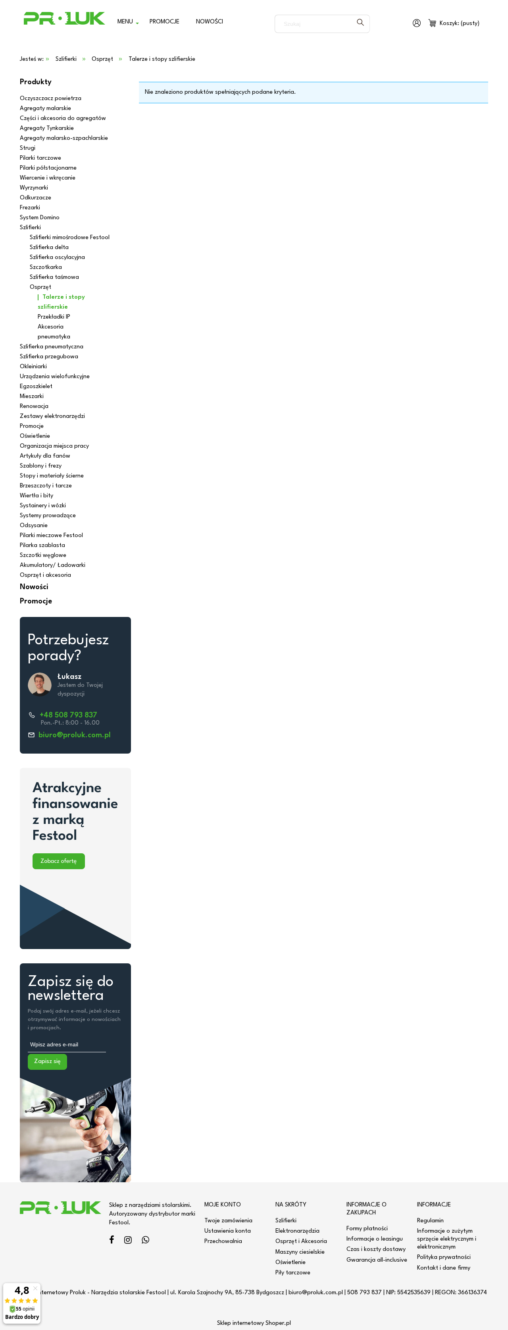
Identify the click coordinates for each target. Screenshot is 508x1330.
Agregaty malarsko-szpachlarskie (64, 138)
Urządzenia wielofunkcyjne (55, 377)
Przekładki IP (54, 317)
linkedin (145, 1241)
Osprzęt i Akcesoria (301, 1242)
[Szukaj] (360, 24)
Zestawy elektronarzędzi (52, 416)
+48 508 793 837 (68, 715)
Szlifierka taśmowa (54, 277)
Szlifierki (30, 228)
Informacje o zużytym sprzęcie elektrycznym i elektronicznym (446, 1239)
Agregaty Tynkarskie (47, 128)
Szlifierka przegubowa (49, 357)
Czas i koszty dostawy (376, 1250)
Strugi (27, 148)
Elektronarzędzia (297, 1231)
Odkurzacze (35, 198)
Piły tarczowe (292, 1273)
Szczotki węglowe (43, 556)
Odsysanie (34, 526)
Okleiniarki (33, 367)
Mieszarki (32, 397)
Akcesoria (51, 327)
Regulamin (430, 1221)
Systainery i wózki (43, 506)
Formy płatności (367, 1229)
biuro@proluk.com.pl (74, 735)
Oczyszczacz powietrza (50, 99)
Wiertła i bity (36, 496)
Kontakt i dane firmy (443, 1268)
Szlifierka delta (49, 248)
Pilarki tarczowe (40, 158)
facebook (111, 1241)
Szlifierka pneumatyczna (51, 347)
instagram (128, 1241)
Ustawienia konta (227, 1231)
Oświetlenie (35, 436)
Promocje (32, 426)
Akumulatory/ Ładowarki (52, 565)
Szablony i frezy (41, 466)
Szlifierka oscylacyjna (57, 258)
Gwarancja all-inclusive (376, 1260)
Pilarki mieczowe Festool (51, 536)
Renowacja (34, 407)
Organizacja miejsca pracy (54, 446)
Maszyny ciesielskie (300, 1252)
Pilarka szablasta (42, 546)
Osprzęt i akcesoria (45, 575)
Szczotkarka (46, 268)
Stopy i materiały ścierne (52, 476)
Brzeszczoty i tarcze (46, 486)
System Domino (40, 218)
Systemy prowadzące (48, 516)
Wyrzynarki (34, 188)
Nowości (34, 587)
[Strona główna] (64, 24)
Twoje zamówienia (228, 1221)
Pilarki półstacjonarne (48, 168)
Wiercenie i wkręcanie (47, 178)
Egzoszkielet (36, 387)
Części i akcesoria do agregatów (63, 119)
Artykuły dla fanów (45, 456)
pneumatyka (54, 337)
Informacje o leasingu (374, 1239)
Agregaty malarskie (45, 109)
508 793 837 (364, 1293)
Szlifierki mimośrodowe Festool (70, 238)
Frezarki (30, 208)
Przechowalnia (223, 1242)
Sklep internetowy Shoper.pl (254, 1323)
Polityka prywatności (444, 1257)
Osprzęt (40, 287)
